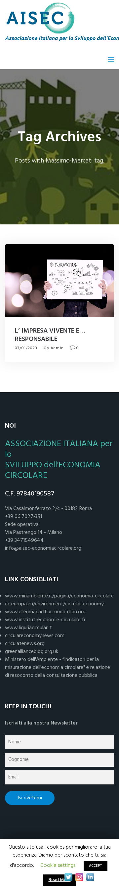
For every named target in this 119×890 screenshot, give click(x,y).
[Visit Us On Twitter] (68, 877)
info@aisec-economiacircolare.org (43, 548)
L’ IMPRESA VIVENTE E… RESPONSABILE (50, 335)
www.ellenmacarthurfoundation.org (45, 612)
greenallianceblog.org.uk (31, 651)
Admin (57, 348)
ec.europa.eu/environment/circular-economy (54, 604)
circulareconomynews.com (34, 636)
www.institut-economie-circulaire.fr (45, 620)
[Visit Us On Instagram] (79, 877)
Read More (60, 880)
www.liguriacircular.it (28, 628)
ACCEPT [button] (95, 866)
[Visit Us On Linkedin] (90, 877)
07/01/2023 (26, 348)
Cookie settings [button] (57, 865)
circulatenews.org (25, 643)
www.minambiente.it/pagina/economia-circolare (59, 596)
